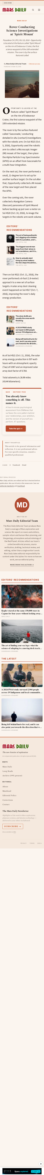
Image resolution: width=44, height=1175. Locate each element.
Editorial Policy (9, 795)
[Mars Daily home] (14, 10)
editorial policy (27, 559)
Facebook (16, 465)
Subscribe (8, 3)
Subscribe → (12, 826)
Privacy (24, 843)
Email (24, 465)
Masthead (6, 791)
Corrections (7, 800)
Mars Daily (7, 766)
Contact (6, 804)
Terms (32, 843)
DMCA (39, 843)
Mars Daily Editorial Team (16, 63)
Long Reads (7, 771)
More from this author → (22, 565)
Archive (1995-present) (12, 775)
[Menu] (39, 9)
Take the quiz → (16, 428)
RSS (15, 832)
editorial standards (7, 486)
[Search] (33, 10)
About (5, 786)
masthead (21, 486)
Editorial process (34, 64)
